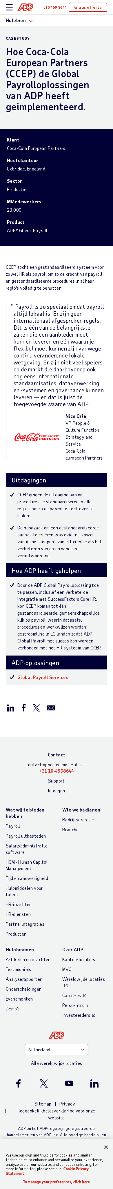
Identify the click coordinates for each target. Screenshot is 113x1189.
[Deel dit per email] (51, 707)
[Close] (106, 1147)
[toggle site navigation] (9, 7)
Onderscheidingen (23, 989)
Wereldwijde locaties (83, 979)
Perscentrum (75, 1005)
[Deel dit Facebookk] (23, 707)
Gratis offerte (88, 7)
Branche (70, 829)
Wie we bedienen (81, 809)
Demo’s (13, 1008)
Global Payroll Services (42, 677)
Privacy (67, 1103)
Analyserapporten (24, 979)
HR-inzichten (19, 904)
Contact (56, 754)
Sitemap (43, 1103)
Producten (16, 933)
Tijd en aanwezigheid (27, 878)
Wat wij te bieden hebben (25, 813)
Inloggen (56, 790)
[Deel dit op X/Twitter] (36, 707)
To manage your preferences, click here (56, 1182)
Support (56, 780)
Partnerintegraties (25, 924)
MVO (67, 969)
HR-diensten (18, 914)
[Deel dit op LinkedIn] (11, 707)
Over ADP (72, 949)
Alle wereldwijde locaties (56, 1063)
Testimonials (18, 969)
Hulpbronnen (20, 949)
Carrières (71, 995)
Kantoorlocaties (78, 959)
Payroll (13, 826)
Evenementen (19, 998)
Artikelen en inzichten (28, 959)
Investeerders (76, 1015)
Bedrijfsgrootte (78, 819)
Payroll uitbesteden (26, 835)
